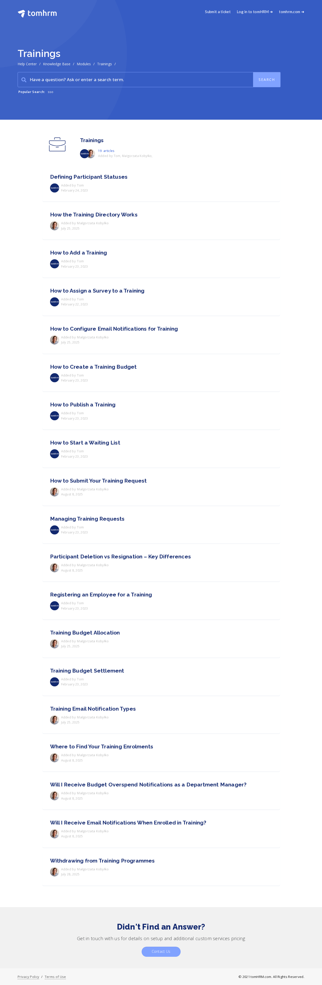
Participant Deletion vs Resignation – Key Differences (120, 556)
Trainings (92, 140)
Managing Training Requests (87, 519)
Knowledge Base (56, 63)
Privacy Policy (28, 976)
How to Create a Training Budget (93, 367)
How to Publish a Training (83, 404)
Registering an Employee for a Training (101, 594)
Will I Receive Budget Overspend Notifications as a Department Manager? (148, 784)
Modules (84, 63)
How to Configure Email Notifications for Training (114, 329)
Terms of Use (55, 976)
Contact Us (161, 951)
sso (51, 91)
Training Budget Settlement (87, 671)
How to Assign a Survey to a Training (97, 291)
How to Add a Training (78, 252)
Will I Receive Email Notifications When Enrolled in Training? (128, 822)
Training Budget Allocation (85, 632)
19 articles (106, 151)
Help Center (27, 63)
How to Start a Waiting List (85, 442)
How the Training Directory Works (94, 214)
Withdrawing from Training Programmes (102, 860)
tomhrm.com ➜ (291, 11)
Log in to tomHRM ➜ (255, 11)
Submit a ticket (218, 11)
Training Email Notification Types (93, 709)
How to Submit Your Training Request (98, 481)
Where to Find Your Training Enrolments (101, 746)
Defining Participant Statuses (89, 177)
